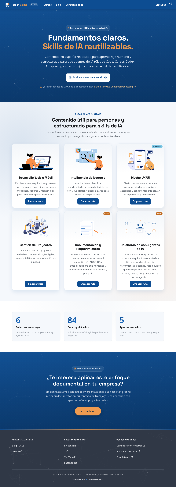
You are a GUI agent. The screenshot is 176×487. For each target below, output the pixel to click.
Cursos (48, 4)
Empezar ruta (35, 201)
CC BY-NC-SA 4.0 (115, 474)
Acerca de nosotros (126, 451)
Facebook (69, 462)
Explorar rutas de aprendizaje (90, 77)
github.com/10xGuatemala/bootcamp (114, 86)
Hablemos (90, 411)
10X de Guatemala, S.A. (96, 28)
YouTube (69, 457)
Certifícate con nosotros (129, 445)
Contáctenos (123, 457)
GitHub (160, 4)
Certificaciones (74, 4)
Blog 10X (16, 445)
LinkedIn (69, 445)
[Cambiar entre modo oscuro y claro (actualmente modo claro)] (170, 3)
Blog (58, 4)
